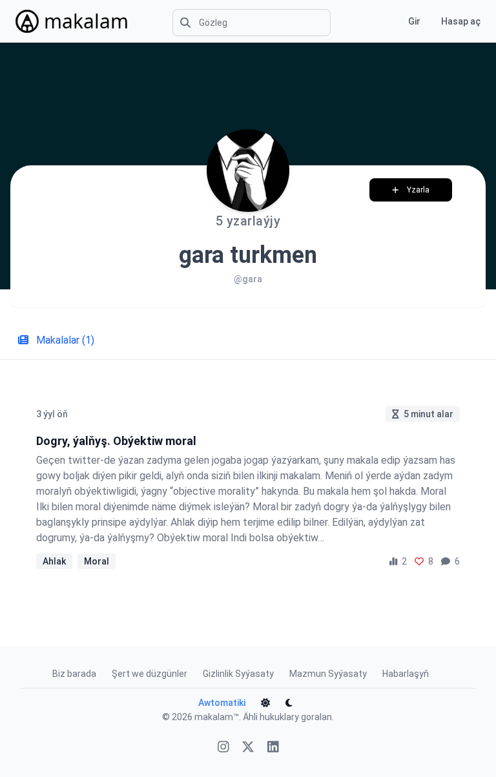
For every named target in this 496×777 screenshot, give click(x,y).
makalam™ (216, 717)
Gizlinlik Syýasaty (238, 673)
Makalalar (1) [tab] (64, 340)
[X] (248, 748)
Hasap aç (460, 21)
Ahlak (54, 561)
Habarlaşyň (405, 673)
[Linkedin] (273, 748)
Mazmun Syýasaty (328, 673)
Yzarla (418, 189)
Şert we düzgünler (149, 673)
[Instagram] (223, 748)
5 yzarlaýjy (248, 221)
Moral (96, 561)
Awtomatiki (221, 703)
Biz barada (74, 673)
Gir (414, 21)
